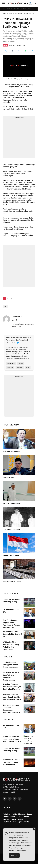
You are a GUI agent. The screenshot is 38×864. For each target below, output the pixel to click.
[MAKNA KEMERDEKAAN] (19, 543)
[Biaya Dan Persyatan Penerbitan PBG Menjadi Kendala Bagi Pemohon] (29, 687)
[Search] (35, 3)
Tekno (19, 817)
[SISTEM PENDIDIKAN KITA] (19, 439)
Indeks (26, 822)
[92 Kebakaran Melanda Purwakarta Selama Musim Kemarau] (29, 763)
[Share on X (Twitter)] (6, 51)
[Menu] (3, 3)
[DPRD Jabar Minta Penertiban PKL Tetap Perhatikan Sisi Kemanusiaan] (29, 645)
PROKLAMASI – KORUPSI (11, 529)
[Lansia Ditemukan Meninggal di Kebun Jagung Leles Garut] (29, 665)
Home (3, 9)
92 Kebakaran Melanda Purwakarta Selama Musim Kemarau (11, 762)
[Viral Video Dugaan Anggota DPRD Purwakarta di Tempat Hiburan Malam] (29, 623)
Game (12, 817)
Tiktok (27, 367)
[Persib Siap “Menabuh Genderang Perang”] (29, 602)
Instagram (10, 367)
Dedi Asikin (17, 316)
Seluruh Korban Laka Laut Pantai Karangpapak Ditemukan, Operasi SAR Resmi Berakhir (12, 710)
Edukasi (30, 9)
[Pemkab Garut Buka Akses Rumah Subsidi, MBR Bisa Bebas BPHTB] (29, 697)
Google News (11, 363)
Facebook (19, 367)
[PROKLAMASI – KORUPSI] (19, 517)
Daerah (9, 9)
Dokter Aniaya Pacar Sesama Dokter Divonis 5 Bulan (12, 634)
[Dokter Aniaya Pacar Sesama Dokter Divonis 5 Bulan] (29, 634)
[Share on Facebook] (19, 51)
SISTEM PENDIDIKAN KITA (11, 451)
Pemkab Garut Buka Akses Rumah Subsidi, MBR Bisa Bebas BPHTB (12, 697)
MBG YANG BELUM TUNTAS (12, 581)
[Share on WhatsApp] (26, 51)
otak (5, 306)
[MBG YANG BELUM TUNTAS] (19, 569)
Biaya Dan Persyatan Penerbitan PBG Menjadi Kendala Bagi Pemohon (12, 686)
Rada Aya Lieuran (8, 477)
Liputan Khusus (9, 822)
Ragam (20, 819)
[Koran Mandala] (20, 3)
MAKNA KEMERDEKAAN (11, 555)
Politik (16, 9)
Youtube (20, 363)
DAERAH (8, 657)
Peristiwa (6, 814)
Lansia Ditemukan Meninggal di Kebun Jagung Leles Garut (10, 664)
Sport (27, 819)
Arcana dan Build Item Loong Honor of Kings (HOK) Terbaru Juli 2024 (12, 739)
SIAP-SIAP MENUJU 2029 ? (12, 503)
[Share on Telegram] (32, 51)
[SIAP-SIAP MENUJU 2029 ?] (19, 491)
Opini (5, 45)
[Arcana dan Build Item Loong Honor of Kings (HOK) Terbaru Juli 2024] (29, 739)
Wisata (13, 819)
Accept (14, 855)
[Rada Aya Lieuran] (19, 465)
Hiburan (6, 819)
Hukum (23, 9)
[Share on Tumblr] (12, 51)
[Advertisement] (19, 137)
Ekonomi (21, 814)
